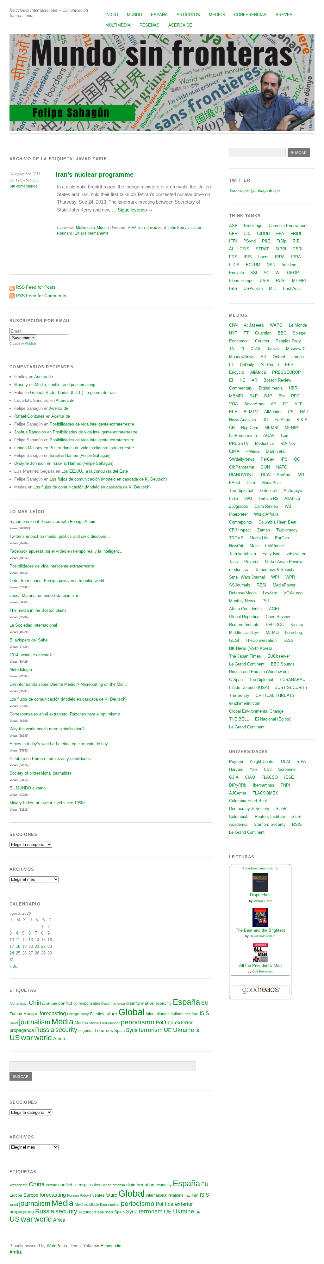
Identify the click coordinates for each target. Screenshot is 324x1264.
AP (274, 404)
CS (291, 411)
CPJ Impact (240, 530)
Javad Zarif (156, 227)
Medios (217, 14)
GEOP (293, 272)
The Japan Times (245, 656)
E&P (253, 396)
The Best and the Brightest (260, 930)
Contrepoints (240, 522)
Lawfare (270, 593)
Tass (233, 561)
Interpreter (238, 514)
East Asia (292, 288)
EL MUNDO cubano (27, 788)
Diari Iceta (275, 451)
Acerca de (180, 25)
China (37, 1002)
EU (205, 1003)
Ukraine (183, 1030)
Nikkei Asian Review (283, 561)
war (27, 1038)
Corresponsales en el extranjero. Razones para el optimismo (64, 714)
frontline (289, 264)
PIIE (266, 241)
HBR (293, 388)
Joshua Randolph (30, 432)
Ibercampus (263, 785)
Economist (239, 341)
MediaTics (264, 443)
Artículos (188, 14)
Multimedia (118, 25)
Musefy (21, 384)
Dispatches (260, 895)
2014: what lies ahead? (30, 655)
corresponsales (86, 1003)
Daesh (106, 1003)
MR (301, 474)
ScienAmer (254, 404)
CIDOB (263, 233)
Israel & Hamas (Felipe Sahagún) (80, 455)
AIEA (132, 227)
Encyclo (236, 272)
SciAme (284, 474)
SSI (253, 272)
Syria (132, 1030)
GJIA (234, 777)
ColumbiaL (238, 816)
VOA (233, 404)
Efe (281, 396)
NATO (281, 467)
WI (278, 272)
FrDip (281, 241)
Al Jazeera (254, 325)
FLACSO (269, 777)
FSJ (265, 600)
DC (265, 419)
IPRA (280, 257)
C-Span (236, 679)
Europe (30, 1013)
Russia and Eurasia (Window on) (259, 671)
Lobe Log (293, 632)
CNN (233, 325)
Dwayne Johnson (30, 463)
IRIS (248, 257)
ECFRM (253, 264)
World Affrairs (266, 514)
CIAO (250, 777)
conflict (65, 1003)
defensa (119, 1003)
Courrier (262, 341)
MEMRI (299, 280)
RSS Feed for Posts (35, 287)
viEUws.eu (296, 553)
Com (285, 435)
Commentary (240, 388)
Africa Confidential (246, 608)
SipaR (281, 808)
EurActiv (282, 419)
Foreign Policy (78, 1014)
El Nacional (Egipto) (273, 719)
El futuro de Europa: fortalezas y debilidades (50, 758)
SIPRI (280, 249)
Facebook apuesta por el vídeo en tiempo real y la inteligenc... (66, 551)
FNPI (285, 785)
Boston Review (277, 380)
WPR (290, 577)
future (111, 1013)
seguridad (87, 1030)
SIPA (301, 761)
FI (242, 349)
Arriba (15, 1252)
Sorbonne (287, 769)
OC (297, 459)
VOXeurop (293, 593)
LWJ (248, 498)
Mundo (134, 14)
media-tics (238, 569)
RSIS (297, 824)
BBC (282, 333)
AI (231, 249)
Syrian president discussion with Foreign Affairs (53, 521)
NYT (233, 333)
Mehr (254, 545)
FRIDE (296, 233)
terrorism (151, 1030)
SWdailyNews (241, 459)
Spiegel (299, 333)
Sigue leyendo (135, 209)
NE (242, 380)
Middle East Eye (244, 632)
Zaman (263, 530)
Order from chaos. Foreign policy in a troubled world (56, 580)
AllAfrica (258, 372)
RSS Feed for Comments (41, 295)
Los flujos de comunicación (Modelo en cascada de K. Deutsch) (108, 479)
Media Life (259, 538)
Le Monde (298, 325)
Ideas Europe (241, 280)
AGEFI (275, 608)
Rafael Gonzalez (29, 416)
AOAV (269, 435)
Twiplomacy (287, 530)
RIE (296, 241)
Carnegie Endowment (288, 225)
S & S (302, 419)
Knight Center (262, 761)
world (43, 1038)
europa (297, 356)
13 (30, 939)
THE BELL (239, 719)
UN (198, 1031)
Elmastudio (111, 1245)
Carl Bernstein (262, 971)
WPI (275, 577)
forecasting (53, 1013)
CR (232, 427)
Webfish (30, 343)
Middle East (98, 1023)
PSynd (249, 241)
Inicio (111, 14)
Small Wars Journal (247, 577)
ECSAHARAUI (293, 679)
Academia (238, 824)
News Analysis (242, 419)
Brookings (253, 225)
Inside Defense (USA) (249, 687)
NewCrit (236, 545)
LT (231, 364)
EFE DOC (275, 624)
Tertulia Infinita (242, 553)
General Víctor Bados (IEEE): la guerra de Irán (72, 392)
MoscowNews (241, 356)
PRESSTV (239, 443)
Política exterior (174, 1023)
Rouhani (64, 233)
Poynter (251, 561)
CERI (297, 249)
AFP (299, 404)
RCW (266, 474)
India (233, 498)
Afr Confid (269, 364)
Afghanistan (18, 1003)
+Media (252, 451)
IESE (289, 777)
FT (246, 333)
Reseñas (149, 25)
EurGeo (282, 538)
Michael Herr (262, 901)
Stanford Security (270, 824)
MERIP (291, 427)
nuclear (194, 227)
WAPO (276, 325)
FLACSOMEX (265, 793)
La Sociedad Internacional (33, 625)
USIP (265, 280)
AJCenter (237, 793)
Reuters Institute (244, 624)
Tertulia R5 (268, 498)
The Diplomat (241, 490)
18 (18, 946)
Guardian (263, 333)
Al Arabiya (293, 490)
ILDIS (234, 264)
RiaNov (273, 349)
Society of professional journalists (40, 773)
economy (163, 1003)
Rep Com (249, 427)
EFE (289, 364)
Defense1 (268, 490)
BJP (268, 396)
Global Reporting (244, 616)
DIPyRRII (237, 785)
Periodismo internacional (260, 868)
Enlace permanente (92, 233)
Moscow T (295, 349)
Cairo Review (266, 506)
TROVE (236, 538)
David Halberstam (262, 936)
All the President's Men (260, 965)
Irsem (263, 257)
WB (288, 506)
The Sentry (239, 695)
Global (131, 1012)
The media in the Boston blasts (38, 610)
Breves (284, 14)
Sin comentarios (23, 186)
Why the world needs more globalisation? (46, 729)
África (59, 1038)
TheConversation (261, 640)
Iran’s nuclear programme (95, 174)
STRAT (262, 249)
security (66, 1029)
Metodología (20, 669)
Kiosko (296, 624)
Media (62, 1021)
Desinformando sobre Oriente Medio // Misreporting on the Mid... (68, 684)
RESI (261, 585)
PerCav (267, 459)
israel (13, 1023)
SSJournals (239, 585)
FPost (234, 482)
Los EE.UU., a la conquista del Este (94, 471)
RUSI (281, 280)
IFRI (233, 241)
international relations (164, 1014)
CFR (233, 233)
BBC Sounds (283, 664)
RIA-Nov (288, 443)
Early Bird (271, 553)
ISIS (204, 1013)
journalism (34, 1022)
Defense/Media (243, 593)
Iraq (187, 1014)
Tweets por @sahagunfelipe (254, 190)
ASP (233, 225)
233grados (238, 506)
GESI (234, 640)
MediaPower (284, 585)
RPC (295, 396)
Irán (141, 227)
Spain (119, 1030)
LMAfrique (274, 545)
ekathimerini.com (244, 703)
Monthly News (242, 600)
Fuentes (97, 1014)
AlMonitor (273, 411)
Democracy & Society (274, 569)
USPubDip (253, 288)
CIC (247, 233)
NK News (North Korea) (250, 648)
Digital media (271, 388)
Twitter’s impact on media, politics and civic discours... (59, 536)
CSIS (244, 249)
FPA (280, 233)
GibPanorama (241, 467)
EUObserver (278, 656)
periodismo (137, 1022)
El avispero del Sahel (28, 640)
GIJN (265, 467)
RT (285, 404)
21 (37, 946)
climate (51, 1003)
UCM (285, 761)
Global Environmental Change (256, 711)
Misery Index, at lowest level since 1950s (47, 803)
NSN (271, 264)
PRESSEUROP (286, 372)
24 (11, 953)
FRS (233, 257)
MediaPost (271, 482)
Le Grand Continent (247, 664)
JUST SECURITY (291, 687)
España (159, 14)
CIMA (234, 451)
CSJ (268, 769)
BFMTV (251, 411)
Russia (44, 1029)
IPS (284, 459)
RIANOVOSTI (242, 474)
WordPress (57, 1245)
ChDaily (247, 364)
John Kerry (177, 227)
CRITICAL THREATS (275, 695)
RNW (255, 349)
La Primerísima (243, 435)
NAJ (304, 411)
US (14, 1038)
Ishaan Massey (28, 447)
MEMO (272, 632)
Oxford (279, 356)
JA (231, 349)
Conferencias (250, 14)
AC (266, 272)
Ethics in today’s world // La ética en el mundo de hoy (58, 743)
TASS (288, 640)
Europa (15, 1014)
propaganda (21, 1030)
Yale (254, 769)
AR (263, 356)
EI (231, 380)
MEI (273, 288)
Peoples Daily (288, 341)
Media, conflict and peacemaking (65, 384)
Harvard (236, 769)
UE (168, 1030)
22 (43, 946)
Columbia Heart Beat (277, 522)
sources (105, 1030)
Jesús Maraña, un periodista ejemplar (43, 595)
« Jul (13, 966)
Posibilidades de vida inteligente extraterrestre (92, 424)
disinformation (140, 1003)
